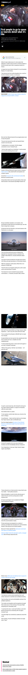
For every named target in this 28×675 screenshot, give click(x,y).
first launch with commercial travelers (14, 175)
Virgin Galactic (4, 171)
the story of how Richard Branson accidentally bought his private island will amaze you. (12, 424)
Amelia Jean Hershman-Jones (10, 39)
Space (3, 5)
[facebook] (2, 46)
